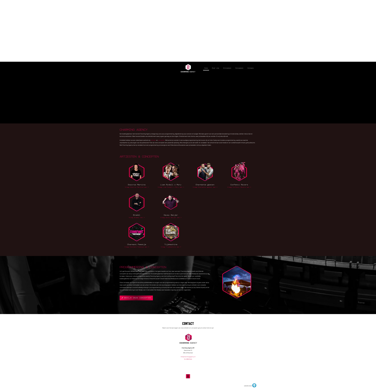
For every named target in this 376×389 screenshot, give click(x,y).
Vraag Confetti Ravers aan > (239, 187)
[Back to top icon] (188, 376)
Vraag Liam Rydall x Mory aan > (171, 187)
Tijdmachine (170, 244)
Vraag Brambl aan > (137, 217)
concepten (161, 140)
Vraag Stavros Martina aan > (137, 187)
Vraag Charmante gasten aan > (205, 187)
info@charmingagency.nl (188, 356)
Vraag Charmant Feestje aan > (136, 247)
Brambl (136, 215)
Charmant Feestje (136, 244)
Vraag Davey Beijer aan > (170, 217)
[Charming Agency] (188, 68)
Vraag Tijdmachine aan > (171, 247)
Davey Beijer (171, 215)
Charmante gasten (205, 185)
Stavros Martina (137, 185)
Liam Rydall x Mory (170, 185)
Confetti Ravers (239, 185)
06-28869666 (188, 359)
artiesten (153, 140)
